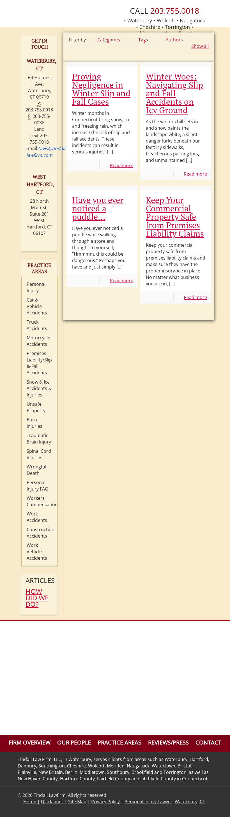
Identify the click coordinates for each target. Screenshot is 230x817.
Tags (143, 40)
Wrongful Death (36, 470)
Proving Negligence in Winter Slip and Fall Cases (101, 89)
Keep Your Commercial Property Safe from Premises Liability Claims (175, 216)
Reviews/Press (168, 742)
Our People (74, 742)
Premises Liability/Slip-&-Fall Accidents (40, 363)
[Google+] (204, 808)
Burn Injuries (34, 423)
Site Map (77, 802)
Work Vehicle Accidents (37, 551)
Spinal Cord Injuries (39, 454)
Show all (199, 46)
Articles (39, 580)
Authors (174, 40)
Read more (121, 165)
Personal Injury (36, 287)
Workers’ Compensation (40, 501)
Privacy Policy (105, 802)
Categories (108, 40)
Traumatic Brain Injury (39, 438)
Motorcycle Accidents (38, 341)
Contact (208, 742)
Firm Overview (29, 742)
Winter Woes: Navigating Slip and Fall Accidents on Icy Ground (174, 93)
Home (30, 802)
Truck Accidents (37, 325)
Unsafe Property (36, 407)
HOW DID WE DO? (37, 597)
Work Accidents (37, 517)
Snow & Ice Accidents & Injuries (39, 388)
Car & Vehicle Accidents (37, 306)
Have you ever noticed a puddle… (97, 208)
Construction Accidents (40, 532)
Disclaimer (52, 802)
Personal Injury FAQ (37, 485)
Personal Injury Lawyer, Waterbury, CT (165, 802)
